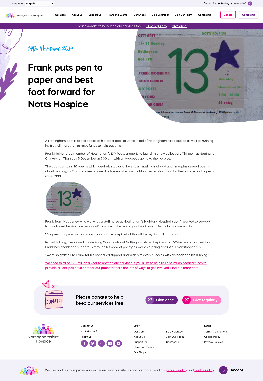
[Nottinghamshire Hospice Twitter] (92, 343)
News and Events (144, 347)
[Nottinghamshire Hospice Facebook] (84, 343)
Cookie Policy (212, 337)
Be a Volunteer (175, 331)
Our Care (139, 331)
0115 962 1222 (89, 331)
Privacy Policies (213, 342)
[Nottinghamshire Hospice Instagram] (101, 343)
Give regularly (156, 26)
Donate (228, 15)
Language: (17, 3)
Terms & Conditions (215, 331)
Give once (179, 26)
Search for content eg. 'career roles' (225, 3)
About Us (139, 337)
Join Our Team (175, 337)
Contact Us (248, 15)
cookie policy (204, 370)
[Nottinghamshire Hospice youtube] (118, 343)
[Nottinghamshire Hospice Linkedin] (109, 343)
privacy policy (176, 370)
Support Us (140, 342)
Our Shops (140, 352)
